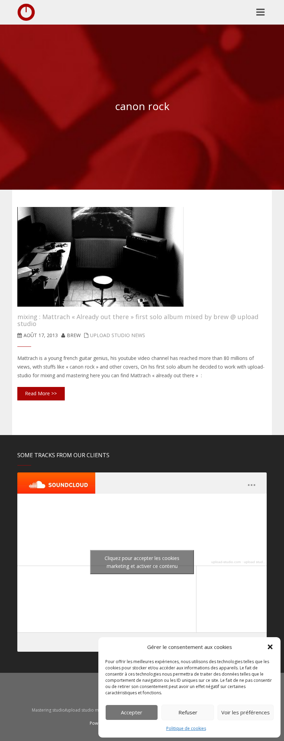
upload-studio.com (226, 562)
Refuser (187, 712)
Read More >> (41, 393)
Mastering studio (48, 710)
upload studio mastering (263, 562)
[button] (270, 646)
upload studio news (117, 335)
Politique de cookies (186, 728)
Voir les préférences (245, 712)
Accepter (131, 712)
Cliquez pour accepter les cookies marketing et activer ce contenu (142, 562)
